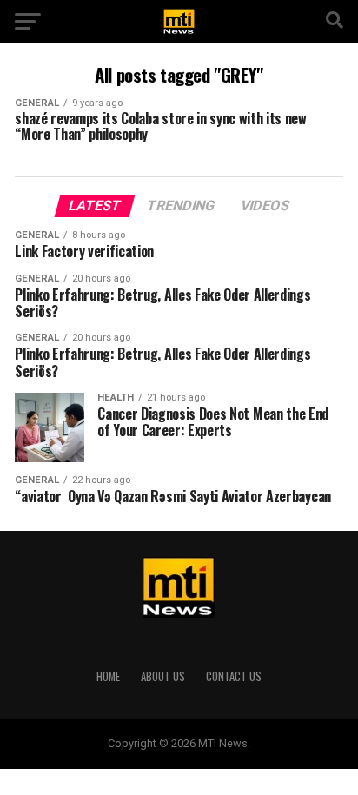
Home (108, 676)
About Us (163, 676)
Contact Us (234, 676)
